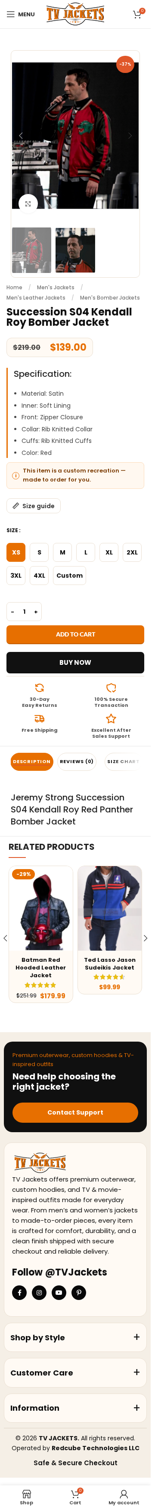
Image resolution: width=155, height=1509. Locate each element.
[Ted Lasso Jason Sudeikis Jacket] (110, 908)
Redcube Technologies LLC (96, 1448)
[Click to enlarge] (28, 203)
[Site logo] (75, 13)
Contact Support (75, 1112)
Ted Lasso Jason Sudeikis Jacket (110, 964)
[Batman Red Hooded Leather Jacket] (41, 908)
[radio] (15, 552)
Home (14, 287)
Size (12, 530)
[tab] (31, 762)
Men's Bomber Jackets (110, 297)
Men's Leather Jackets (35, 297)
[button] (20, 135)
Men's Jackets (55, 287)
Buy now (75, 662)
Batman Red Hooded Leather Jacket (41, 967)
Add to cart (75, 634)
